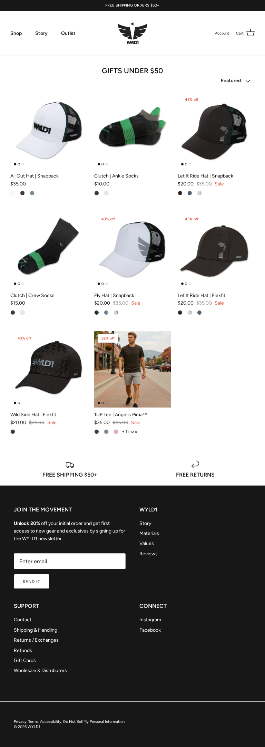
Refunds (23, 650)
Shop (16, 33)
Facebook (150, 630)
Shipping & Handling (35, 630)
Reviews (148, 554)
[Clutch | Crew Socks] (48, 249)
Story (41, 33)
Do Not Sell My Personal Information (94, 721)
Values (146, 543)
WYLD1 (34, 727)
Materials (149, 533)
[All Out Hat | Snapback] (48, 130)
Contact (22, 620)
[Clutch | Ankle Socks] (132, 130)
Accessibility (50, 721)
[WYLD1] (132, 33)
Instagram (150, 620)
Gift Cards (25, 660)
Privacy (20, 721)
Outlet (68, 33)
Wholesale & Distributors (40, 670)
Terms (33, 721)
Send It (31, 581)
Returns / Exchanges (36, 640)
